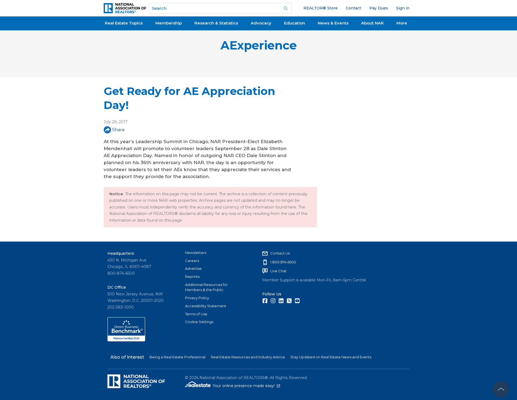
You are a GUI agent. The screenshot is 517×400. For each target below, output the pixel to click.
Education (294, 23)
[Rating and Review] (126, 340)
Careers (192, 261)
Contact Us (280, 253)
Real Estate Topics (124, 23)
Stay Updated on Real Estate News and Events (330, 357)
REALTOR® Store (320, 8)
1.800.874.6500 (283, 262)
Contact (353, 8)
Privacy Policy (197, 298)
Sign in (403, 8)
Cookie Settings (199, 322)
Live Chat (278, 271)
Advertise (193, 268)
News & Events (333, 23)
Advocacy (261, 23)
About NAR (372, 23)
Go (285, 8)
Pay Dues (378, 8)
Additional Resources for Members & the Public (206, 287)
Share (118, 129)
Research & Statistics (216, 23)
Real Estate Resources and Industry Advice (248, 357)
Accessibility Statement (205, 306)
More (401, 23)
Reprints (192, 276)
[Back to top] (501, 389)
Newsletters (195, 252)
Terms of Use (196, 314)
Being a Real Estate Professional (177, 357)
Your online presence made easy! (246, 385)
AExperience (259, 45)
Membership (168, 23)
